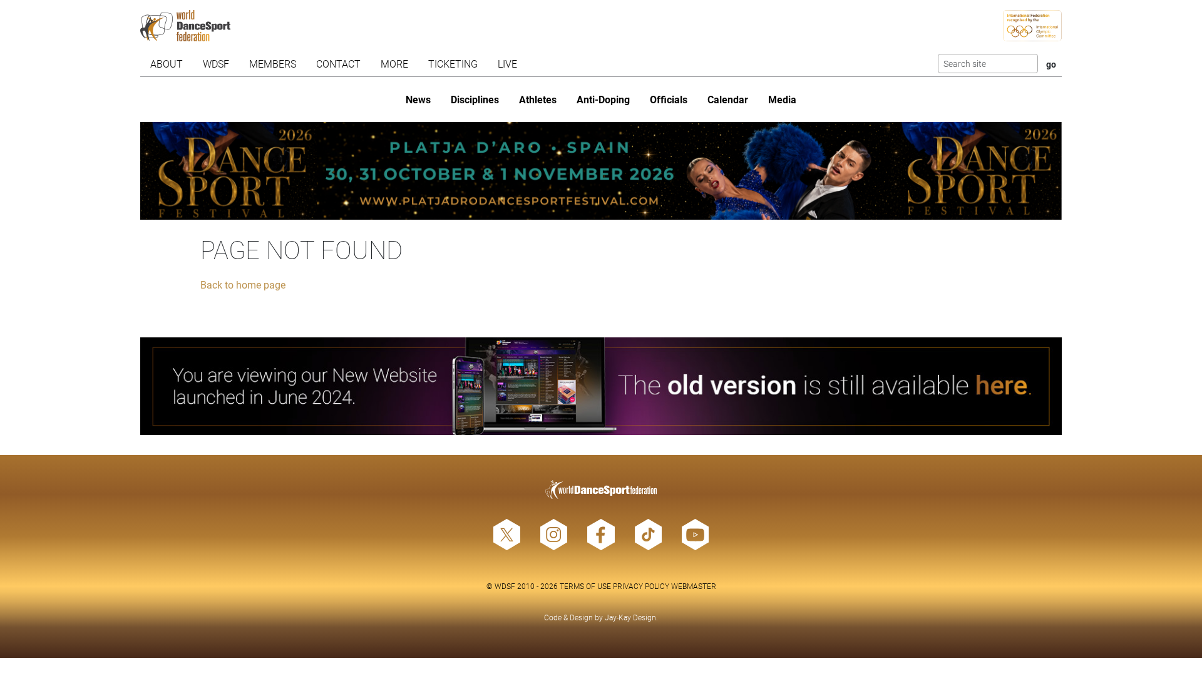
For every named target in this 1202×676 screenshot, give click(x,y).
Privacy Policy (641, 586)
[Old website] (601, 386)
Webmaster (693, 586)
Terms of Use (585, 586)
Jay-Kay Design (630, 617)
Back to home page (242, 284)
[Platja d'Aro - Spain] (601, 171)
